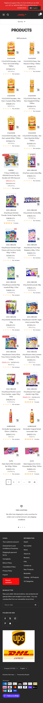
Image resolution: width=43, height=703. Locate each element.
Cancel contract (8, 581)
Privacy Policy (7, 571)
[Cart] (39, 15)
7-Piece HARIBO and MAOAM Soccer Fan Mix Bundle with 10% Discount (11, 175)
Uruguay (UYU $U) (9, 668)
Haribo (11, 170)
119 (29, 482)
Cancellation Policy (9, 567)
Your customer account (11, 542)
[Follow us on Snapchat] (10, 623)
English (22, 668)
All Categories (28, 581)
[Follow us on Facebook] (5, 618)
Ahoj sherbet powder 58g (32, 285)
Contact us (27, 565)
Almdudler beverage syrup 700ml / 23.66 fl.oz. (11, 430)
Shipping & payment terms (10, 553)
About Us (27, 554)
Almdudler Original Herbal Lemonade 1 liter (32, 430)
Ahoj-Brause (32, 170)
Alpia (11, 461)
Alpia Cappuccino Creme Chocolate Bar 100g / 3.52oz (32, 465)
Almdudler (11, 426)
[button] (35, 8)
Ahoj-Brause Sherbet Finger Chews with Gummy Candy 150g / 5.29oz (11, 250)
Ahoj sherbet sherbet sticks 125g (11, 321)
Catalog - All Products (31, 577)
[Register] (35, 605)
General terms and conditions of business (10, 547)
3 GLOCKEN (11, 58)
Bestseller (27, 573)
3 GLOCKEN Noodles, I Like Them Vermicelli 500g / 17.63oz (11, 63)
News (26, 550)
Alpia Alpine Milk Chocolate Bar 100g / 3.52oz (11, 465)
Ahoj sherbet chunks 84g (32, 213)
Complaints (7, 559)
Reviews (27, 558)
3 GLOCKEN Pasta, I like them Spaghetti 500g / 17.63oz (32, 101)
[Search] (8, 15)
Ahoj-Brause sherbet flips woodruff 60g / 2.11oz (11, 286)
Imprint (5, 575)
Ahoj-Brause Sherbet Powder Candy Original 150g (11, 214)
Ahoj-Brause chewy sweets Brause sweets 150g (31, 356)
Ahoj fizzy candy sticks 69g (32, 173)
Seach (26, 542)
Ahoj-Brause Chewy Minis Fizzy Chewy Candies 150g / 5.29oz (11, 357)
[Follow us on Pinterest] (5, 623)
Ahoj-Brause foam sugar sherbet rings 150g (32, 393)
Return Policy (7, 563)
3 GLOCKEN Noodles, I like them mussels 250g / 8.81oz (11, 100)
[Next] (34, 482)
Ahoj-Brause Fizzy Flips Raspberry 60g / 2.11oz (32, 249)
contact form (21, 8)
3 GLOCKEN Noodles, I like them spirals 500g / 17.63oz (11, 137)
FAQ (25, 562)
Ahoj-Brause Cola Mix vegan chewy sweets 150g (32, 321)
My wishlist (27, 546)
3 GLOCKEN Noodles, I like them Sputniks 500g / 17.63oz (32, 138)
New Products (29, 569)
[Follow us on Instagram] (15, 618)
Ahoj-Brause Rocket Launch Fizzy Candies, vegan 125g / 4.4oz (11, 394)
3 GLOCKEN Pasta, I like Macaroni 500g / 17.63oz (32, 62)
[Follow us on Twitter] (10, 618)
